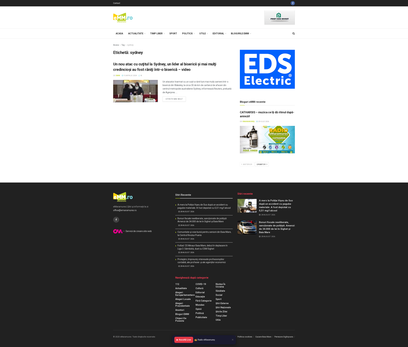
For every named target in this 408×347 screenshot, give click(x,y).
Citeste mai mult (174, 99)
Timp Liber (156, 33)
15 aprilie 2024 (130, 76)
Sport (173, 33)
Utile (202, 33)
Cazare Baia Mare (263, 337)
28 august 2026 (187, 212)
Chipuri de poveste (180, 319)
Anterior (247, 164)
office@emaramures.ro (125, 210)
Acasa (119, 33)
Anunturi (179, 310)
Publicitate (201, 317)
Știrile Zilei (221, 311)
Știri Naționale (223, 307)
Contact (116, 3)
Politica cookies (244, 337)
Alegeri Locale (183, 299)
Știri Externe (222, 303)
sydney (130, 45)
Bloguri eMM (182, 314)
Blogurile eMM (240, 33)
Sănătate (220, 291)
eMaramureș (249, 121)
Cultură (199, 288)
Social (219, 295)
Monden (200, 305)
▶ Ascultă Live (184, 340)
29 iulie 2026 (263, 121)
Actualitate (135, 33)
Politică (187, 33)
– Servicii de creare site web (137, 231)
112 (177, 284)
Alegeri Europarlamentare (185, 293)
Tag (123, 45)
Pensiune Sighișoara (283, 337)
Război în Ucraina (220, 285)
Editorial (218, 33)
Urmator (261, 164)
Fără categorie (203, 300)
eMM (118, 76)
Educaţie (200, 296)
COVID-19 (201, 284)
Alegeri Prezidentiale (182, 304)
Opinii (199, 309)
